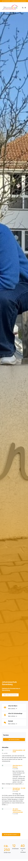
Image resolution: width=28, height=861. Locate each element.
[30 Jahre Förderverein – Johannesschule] (6, 818)
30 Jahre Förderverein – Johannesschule (18, 810)
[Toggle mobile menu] (25, 6)
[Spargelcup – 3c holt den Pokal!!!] (6, 790)
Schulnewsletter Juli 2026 (19, 751)
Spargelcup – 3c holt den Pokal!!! (19, 789)
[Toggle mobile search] (22, 6)
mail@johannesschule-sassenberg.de (18, 1)
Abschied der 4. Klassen (17, 766)
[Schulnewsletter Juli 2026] (6, 750)
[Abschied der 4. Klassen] (6, 773)
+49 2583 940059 (6, 1)
